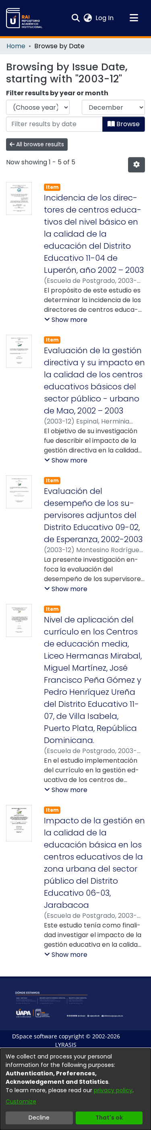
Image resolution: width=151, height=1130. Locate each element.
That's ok (109, 1118)
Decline (39, 1118)
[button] (24, 18)
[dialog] (75, 1089)
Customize (21, 1101)
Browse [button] (127, 124)
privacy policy (113, 1090)
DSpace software (34, 1036)
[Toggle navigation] (133, 18)
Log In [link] (104, 18)
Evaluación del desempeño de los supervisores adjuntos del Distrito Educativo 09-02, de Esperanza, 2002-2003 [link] (93, 515)
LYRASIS (66, 1044)
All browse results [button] (39, 144)
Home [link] (15, 46)
